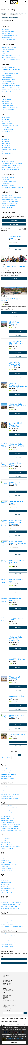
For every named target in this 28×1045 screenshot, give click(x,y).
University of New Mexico (16, 580)
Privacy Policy (10, 1038)
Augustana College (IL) (17, 697)
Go (25, 1012)
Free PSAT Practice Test (8, 109)
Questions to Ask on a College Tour (11, 55)
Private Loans (5, 183)
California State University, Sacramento (15, 639)
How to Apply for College (8, 67)
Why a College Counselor (8, 205)
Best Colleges (5, 29)
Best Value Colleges (7, 33)
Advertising (5, 997)
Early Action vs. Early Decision (10, 73)
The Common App (6, 71)
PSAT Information (6, 99)
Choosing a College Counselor (9, 199)
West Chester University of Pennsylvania (15, 364)
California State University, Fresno (16, 445)
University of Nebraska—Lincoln (11, 300)
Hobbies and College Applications (10, 87)
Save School (18, 245)
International (5, 996)
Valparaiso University (17, 734)
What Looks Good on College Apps (11, 69)
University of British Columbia (17, 561)
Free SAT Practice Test (8, 131)
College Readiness (7, 995)
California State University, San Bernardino (15, 522)
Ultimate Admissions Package (9, 203)
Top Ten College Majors (8, 49)
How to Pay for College (8, 177)
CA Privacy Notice (13, 1018)
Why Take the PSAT (7, 103)
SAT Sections (5, 119)
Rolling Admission (6, 75)
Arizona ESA (5, 1002)
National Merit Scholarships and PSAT (11, 107)
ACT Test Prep (5, 151)
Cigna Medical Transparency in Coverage (8, 1008)
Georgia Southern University (16, 716)
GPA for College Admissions (9, 57)
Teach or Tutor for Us (7, 994)
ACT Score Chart (6, 147)
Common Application (7, 77)
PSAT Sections (5, 101)
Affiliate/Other (6, 998)
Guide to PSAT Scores (7, 105)
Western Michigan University (16, 502)
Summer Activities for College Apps (11, 89)
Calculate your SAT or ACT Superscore (12, 163)
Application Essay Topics (8, 79)
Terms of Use (19, 1038)
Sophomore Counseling (8, 207)
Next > (9, 757)
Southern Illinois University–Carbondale (15, 425)
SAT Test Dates (6, 121)
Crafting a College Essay (8, 81)
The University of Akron (16, 619)
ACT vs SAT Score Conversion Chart (11, 169)
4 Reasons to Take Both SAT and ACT (11, 165)
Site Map (15, 1021)
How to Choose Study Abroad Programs (12, 91)
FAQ (4, 976)
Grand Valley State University (13, 266)
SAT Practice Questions (8, 129)
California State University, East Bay (17, 405)
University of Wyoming (14, 678)
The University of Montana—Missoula (17, 659)
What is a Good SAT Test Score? (10, 125)
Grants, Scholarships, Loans (9, 181)
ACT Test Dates (6, 145)
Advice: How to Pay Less (8, 185)
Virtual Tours (5, 53)
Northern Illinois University (15, 600)
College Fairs (5, 51)
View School (18, 249)
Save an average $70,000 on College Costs (13, 187)
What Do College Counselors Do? (10, 201)
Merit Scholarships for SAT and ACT (11, 167)
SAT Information (6, 117)
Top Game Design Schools (8, 39)
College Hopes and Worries (9, 47)
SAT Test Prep (5, 127)
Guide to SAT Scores (7, 123)
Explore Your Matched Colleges (10, 17)
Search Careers (14, 224)
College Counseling (7, 195)
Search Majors (14, 220)
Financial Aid (5, 179)
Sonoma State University (15, 237)
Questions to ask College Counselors (11, 197)
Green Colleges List (7, 37)
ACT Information (6, 139)
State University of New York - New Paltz (17, 343)
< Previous (4, 755)
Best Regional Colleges (8, 31)
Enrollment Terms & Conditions (9, 1005)
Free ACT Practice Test (8, 153)
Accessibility (5, 1006)
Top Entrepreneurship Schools (9, 35)
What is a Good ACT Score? (9, 149)
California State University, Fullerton (17, 542)
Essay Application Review (8, 83)
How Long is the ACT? (7, 143)
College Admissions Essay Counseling (11, 85)
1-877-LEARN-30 (6, 975)
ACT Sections (5, 141)
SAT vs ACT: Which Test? (8, 161)
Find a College (14, 6)
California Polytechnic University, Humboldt (18, 385)
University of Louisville (14, 483)
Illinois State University (14, 323)
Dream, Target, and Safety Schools (11, 59)
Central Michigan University (16, 464)
